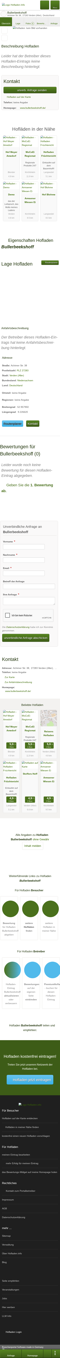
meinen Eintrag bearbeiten (16, 1154)
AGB (4, 1208)
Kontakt (33, 423)
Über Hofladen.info (12, 1253)
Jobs (4, 1298)
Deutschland (15, 385)
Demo (11, 194)
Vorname (8, 541)
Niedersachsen (25, 380)
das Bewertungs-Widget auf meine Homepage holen (29, 1172)
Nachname (9, 555)
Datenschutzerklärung (18, 627)
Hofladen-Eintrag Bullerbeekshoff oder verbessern (12, 994)
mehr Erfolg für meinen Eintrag (21, 1163)
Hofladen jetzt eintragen (32, 1080)
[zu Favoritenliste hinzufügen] (4, 31)
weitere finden (29, 927)
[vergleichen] (4, 38)
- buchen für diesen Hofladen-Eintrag (52, 992)
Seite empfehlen (10, 1280)
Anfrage (54, 23)
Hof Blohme (48, 194)
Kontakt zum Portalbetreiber (20, 1191)
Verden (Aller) (17, 375)
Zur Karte (10, 677)
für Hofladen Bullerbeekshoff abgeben (10, 929)
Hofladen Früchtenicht (48, 154)
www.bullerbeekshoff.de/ (33, 108)
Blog (4, 1262)
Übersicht (6, 23)
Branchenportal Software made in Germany (22, 1349)
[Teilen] (47, 1353)
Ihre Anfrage (10, 594)
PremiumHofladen (53, 132)
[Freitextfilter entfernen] (44, 4)
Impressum (8, 1199)
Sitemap (6, 1236)
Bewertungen (42, 23)
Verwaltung (8, 1244)
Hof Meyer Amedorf (11, 154)
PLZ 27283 (22, 370)
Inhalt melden (32, 845)
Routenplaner (51, 262)
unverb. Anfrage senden (31, 90)
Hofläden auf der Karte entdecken (20, 1118)
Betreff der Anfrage (13, 581)
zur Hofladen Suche (4, 14)
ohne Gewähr (41, 839)
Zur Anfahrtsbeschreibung (18, 682)
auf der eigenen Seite (31, 992)
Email (6, 568)
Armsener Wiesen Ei (30, 200)
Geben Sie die (27, 488)
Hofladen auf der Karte (18, 97)
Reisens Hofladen (49, 733)
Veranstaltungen (10, 1289)
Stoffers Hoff (30, 773)
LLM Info (6, 1316)
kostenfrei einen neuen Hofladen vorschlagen (26, 1136)
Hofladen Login (13, 1332)
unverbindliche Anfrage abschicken (25, 637)
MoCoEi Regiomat (30, 154)
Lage (18, 23)
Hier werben (8, 1307)
